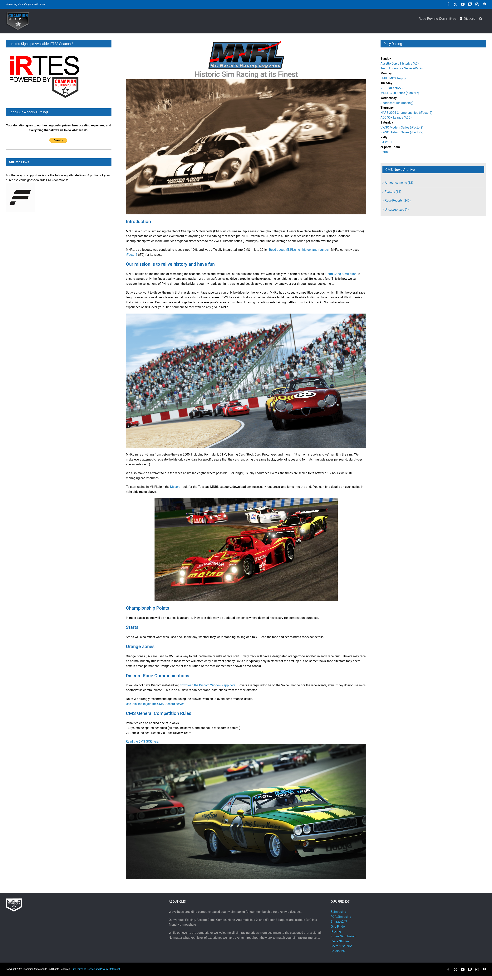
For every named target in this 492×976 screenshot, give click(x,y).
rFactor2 (131, 254)
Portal (385, 152)
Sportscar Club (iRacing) (397, 103)
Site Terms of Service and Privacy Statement (96, 969)
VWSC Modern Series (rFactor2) (402, 127)
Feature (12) (393, 191)
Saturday (387, 122)
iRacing (336, 931)
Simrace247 (339, 921)
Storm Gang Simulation (341, 274)
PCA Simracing (341, 917)
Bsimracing (338, 912)
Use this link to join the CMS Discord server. (155, 704)
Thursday (387, 108)
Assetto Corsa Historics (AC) (400, 63)
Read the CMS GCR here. (142, 741)
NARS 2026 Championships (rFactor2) (406, 113)
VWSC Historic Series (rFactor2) (402, 132)
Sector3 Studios (341, 946)
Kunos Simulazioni (343, 936)
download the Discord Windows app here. (209, 685)
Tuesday (386, 83)
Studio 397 (338, 951)
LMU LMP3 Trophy (393, 78)
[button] (480, 18)
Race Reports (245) (398, 200)
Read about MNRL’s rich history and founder (299, 249)
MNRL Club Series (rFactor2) (400, 93)
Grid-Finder (338, 926)
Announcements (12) (399, 182)
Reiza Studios (340, 941)
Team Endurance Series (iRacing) (403, 68)
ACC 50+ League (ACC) (396, 117)
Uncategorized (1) (397, 209)
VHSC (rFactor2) (392, 88)
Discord (175, 487)
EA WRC (386, 142)
